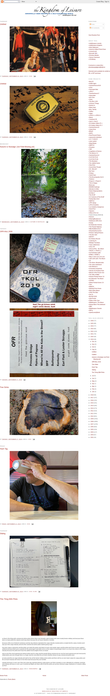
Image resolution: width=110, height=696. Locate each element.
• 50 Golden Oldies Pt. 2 (95, 125)
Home (44, 675)
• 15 (90, 260)
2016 (92, 400)
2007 (92, 424)
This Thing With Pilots (9, 599)
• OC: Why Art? (93, 169)
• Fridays (91, 173)
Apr (93, 383)
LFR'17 (91, 91)
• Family (91, 223)
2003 (92, 435)
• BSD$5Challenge (94, 187)
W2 (96, 53)
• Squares (91, 211)
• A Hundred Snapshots (95, 268)
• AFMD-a (97, 254)
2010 (92, 416)
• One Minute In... (93, 266)
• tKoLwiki (91, 53)
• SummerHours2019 (95, 85)
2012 (92, 411)
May (93, 381)
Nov (93, 344)
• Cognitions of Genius (95, 151)
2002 (92, 437)
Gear (97, 49)
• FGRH (91, 83)
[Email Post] (34, 76)
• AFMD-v (91, 254)
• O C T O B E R (93, 139)
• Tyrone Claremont (94, 57)
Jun (93, 378)
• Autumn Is (92, 105)
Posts (93, 24)
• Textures (91, 179)
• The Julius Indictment (95, 264)
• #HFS (91, 133)
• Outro (91, 99)
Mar (93, 386)
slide (35, 591)
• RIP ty (91, 310)
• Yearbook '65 (93, 119)
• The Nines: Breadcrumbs (96, 262)
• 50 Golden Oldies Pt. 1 (95, 123)
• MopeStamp (92, 143)
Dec (93, 341)
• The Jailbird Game (94, 163)
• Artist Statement (93, 47)
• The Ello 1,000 (93, 101)
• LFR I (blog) (92, 203)
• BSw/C (91, 131)
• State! (91, 113)
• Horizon (91, 217)
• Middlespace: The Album (96, 302)
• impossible (92, 95)
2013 (92, 408)
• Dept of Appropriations (95, 191)
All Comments (95, 28)
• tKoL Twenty (92, 109)
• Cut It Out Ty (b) (93, 159)
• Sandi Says (92, 175)
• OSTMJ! (91, 280)
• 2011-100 (92, 246)
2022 (92, 331)
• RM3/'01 (91, 286)
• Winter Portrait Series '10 (96, 282)
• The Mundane (93, 161)
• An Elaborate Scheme (95, 225)
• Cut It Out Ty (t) (93, 157)
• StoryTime (92, 165)
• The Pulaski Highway (95, 227)
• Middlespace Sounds (95, 308)
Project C (98, 181)
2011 (92, 413)
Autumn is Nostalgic (37, 222)
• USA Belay (92, 59)
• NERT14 (91, 145)
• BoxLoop (92, 185)
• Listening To (92, 241)
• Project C (92, 181)
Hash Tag (4, 449)
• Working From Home (95, 288)
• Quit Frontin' (92, 298)
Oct (93, 347)
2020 (92, 336)
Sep (93, 349)
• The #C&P (92, 195)
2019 (30, 76)
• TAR (90, 149)
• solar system (93, 141)
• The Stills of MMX (94, 274)
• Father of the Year (94, 300)
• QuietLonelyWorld (94, 312)
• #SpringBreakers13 (95, 219)
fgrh (95, 83)
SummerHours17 (94, 93)
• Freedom (92, 147)
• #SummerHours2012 (95, 231)
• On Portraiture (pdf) (94, 252)
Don (93, 97)
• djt (90, 97)
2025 (92, 323)
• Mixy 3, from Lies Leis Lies (97, 256)
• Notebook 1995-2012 (95, 221)
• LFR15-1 (91, 115)
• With (90, 306)
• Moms (91, 117)
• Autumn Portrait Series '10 (96, 276)
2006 (92, 426)
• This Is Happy (93, 183)
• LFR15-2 (98, 115)
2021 (92, 334)
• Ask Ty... (91, 294)
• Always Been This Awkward (97, 304)
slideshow (96, 245)
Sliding (2, 533)
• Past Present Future (95, 135)
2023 (92, 328)
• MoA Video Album (94, 290)
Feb (93, 389)
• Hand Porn (92, 209)
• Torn (90, 284)
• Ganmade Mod (93, 89)
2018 (92, 395)
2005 (92, 429)
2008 (92, 421)
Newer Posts (3, 675)
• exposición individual (95, 137)
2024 (92, 326)
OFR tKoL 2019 (6, 231)
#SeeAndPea (33, 668)
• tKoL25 (91, 81)
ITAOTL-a (98, 250)
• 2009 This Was (93, 292)
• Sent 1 (91, 121)
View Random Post (94, 35)
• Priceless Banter (94, 55)
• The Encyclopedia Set (95, 177)
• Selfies (91, 111)
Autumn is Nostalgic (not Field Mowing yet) (17, 147)
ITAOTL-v (92, 250)
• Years (91, 245)
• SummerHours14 (94, 155)
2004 (92, 432)
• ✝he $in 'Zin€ (93, 235)
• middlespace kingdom (95, 45)
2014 (92, 405)
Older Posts (84, 675)
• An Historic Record (94, 239)
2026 (92, 320)
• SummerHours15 (94, 127)
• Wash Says (92, 107)
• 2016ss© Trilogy (94, 103)
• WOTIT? (91, 237)
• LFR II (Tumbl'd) (94, 205)
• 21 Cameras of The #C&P (96, 197)
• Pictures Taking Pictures (96, 233)
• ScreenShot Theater (95, 167)
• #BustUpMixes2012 (95, 229)
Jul (93, 375)
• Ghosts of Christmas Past (96, 270)
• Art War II (91, 193)
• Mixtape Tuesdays (94, 242)
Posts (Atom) (11, 679)
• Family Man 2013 (94, 199)
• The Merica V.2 (93, 153)
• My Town (91, 171)
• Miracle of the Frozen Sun (96, 272)
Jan (93, 391)
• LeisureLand (93, 51)
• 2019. (91, 87)
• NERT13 (91, 201)
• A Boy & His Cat (93, 213)
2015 (92, 403)
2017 (92, 397)
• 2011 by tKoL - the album (96, 249)
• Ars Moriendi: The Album (96, 278)
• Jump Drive (92, 129)
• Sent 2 (95, 121)
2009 (92, 419)
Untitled (3, 24)
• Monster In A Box (94, 189)
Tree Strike (4, 387)
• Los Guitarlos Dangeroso (96, 207)
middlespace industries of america (55, 691)
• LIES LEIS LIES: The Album (97, 258)
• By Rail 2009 (93, 296)
